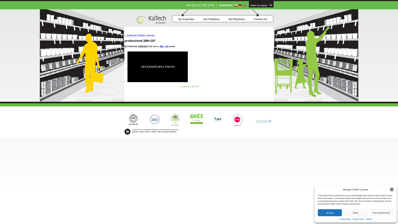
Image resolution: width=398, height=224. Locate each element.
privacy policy (144, 131)
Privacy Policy (358, 219)
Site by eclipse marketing (167, 131)
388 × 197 (164, 46)
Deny (355, 212)
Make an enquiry (258, 5)
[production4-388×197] (157, 81)
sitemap (135, 131)
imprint (153, 131)
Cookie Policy (345, 219)
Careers (226, 5)
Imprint (369, 219)
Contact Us (260, 19)
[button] (391, 189)
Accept (329, 212)
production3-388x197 (189, 86)
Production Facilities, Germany (139, 35)
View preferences (381, 212)
